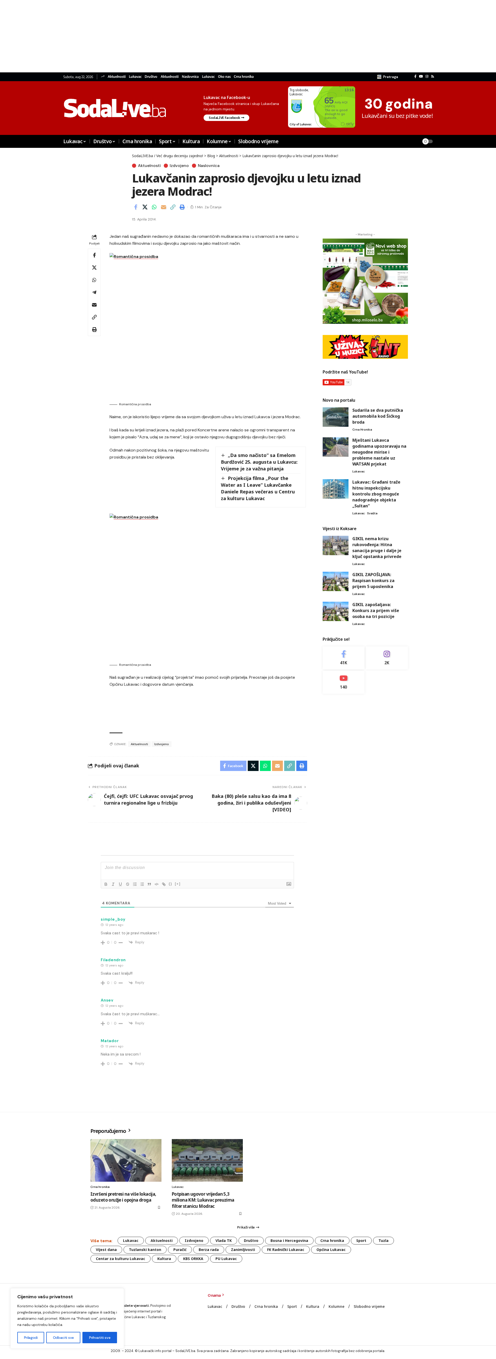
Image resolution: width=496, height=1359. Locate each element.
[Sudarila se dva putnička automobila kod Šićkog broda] (335, 417)
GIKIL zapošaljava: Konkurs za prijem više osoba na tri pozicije (375, 610)
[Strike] (127, 884)
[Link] (163, 884)
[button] (387, 76)
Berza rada (209, 1249)
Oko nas (224, 76)
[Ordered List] (134, 884)
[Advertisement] (155, 36)
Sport (361, 1240)
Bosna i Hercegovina (289, 1240)
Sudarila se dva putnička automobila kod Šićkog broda (377, 416)
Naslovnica (190, 76)
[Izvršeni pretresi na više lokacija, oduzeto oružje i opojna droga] (125, 1160)
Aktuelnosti (117, 76)
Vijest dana (106, 1249)
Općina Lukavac (331, 1249)
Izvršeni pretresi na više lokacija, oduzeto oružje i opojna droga (123, 1197)
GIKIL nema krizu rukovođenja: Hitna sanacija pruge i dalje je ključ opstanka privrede (376, 547)
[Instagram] (427, 76)
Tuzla (383, 1240)
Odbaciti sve (63, 1337)
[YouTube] (421, 76)
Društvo (151, 76)
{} (170, 884)
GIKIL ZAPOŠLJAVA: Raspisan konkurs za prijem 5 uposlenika (373, 580)
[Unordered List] (142, 884)
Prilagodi (31, 1337)
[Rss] (433, 76)
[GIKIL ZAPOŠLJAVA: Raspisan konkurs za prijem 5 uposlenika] (335, 581)
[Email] (163, 207)
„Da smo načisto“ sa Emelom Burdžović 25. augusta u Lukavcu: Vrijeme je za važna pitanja (259, 462)
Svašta (372, 513)
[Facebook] (415, 76)
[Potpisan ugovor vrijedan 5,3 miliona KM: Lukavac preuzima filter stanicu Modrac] (207, 1160)
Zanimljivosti (243, 1249)
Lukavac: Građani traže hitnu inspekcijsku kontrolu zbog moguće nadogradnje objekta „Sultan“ (376, 494)
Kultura (164, 1258)
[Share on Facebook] (135, 207)
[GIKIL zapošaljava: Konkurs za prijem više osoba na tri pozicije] (335, 611)
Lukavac (135, 76)
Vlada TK (223, 1240)
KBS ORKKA (193, 1258)
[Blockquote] (149, 884)
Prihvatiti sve (99, 1337)
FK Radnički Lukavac (285, 1249)
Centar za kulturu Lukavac (120, 1258)
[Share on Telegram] (94, 292)
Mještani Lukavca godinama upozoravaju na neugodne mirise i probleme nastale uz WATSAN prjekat (379, 452)
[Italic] (113, 884)
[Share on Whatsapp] (154, 207)
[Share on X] (145, 207)
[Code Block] (156, 884)
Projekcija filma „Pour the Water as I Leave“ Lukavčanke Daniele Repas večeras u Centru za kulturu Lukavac (258, 488)
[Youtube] (344, 682)
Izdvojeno (179, 166)
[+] (178, 884)
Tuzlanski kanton (145, 1249)
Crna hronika (244, 76)
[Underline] (120, 884)
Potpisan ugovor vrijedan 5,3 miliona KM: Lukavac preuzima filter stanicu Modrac (203, 1200)
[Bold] (106, 884)
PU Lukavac (226, 1258)
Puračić (180, 1249)
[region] (67, 1318)
